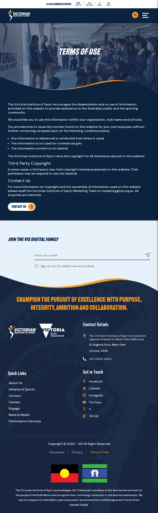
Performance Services (25, 421)
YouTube (95, 402)
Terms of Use (99, 452)
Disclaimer (57, 452)
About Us (15, 383)
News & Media (19, 415)
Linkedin (94, 388)
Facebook (96, 381)
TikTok (93, 416)
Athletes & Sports (22, 389)
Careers (14, 402)
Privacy (77, 452)
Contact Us (19, 206)
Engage (14, 408)
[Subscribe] (147, 255)
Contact (15, 396)
